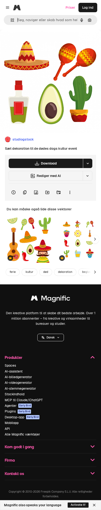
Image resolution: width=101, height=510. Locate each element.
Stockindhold (14, 394)
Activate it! (78, 505)
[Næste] (95, 239)
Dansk (51, 337)
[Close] (94, 505)
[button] (50, 337)
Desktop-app (22, 417)
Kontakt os (14, 473)
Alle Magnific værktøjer (22, 434)
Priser (70, 7)
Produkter (13, 357)
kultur (29, 272)
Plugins (17, 411)
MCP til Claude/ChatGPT (24, 400)
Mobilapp (12, 423)
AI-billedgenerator (18, 377)
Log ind (87, 7)
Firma (10, 460)
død (45, 272)
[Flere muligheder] (69, 192)
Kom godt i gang (19, 446)
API (7, 429)
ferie (13, 272)
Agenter (18, 406)
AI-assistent (14, 371)
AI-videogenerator (18, 383)
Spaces (10, 365)
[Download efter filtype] (87, 163)
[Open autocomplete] (10, 20)
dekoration (65, 272)
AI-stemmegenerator (20, 388)
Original (30, 40)
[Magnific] (50, 299)
